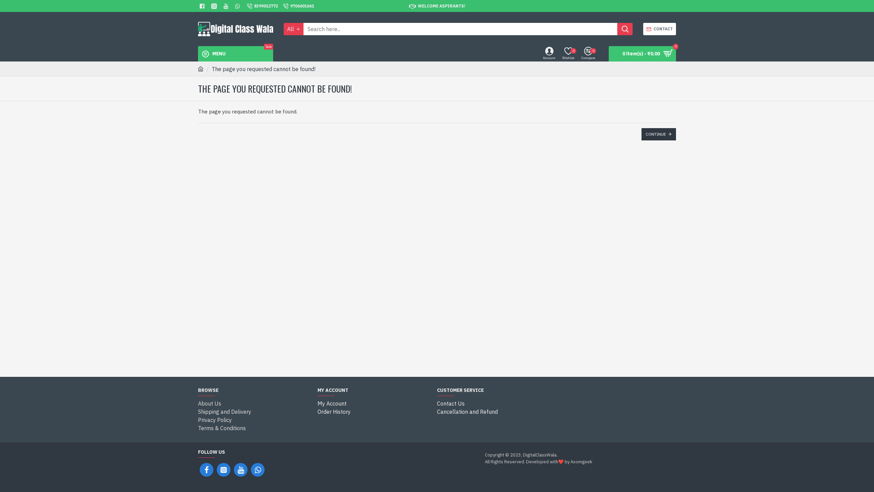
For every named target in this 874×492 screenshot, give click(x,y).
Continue (656, 134)
